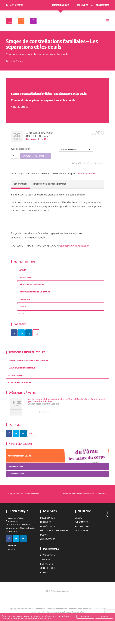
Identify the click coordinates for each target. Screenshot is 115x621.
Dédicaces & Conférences (31, 284)
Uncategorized (86, 173)
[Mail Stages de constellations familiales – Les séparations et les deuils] (35, 332)
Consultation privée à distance (34, 292)
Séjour (22, 306)
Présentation (47, 518)
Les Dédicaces (47, 526)
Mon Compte (16, 5)
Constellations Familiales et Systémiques (28, 361)
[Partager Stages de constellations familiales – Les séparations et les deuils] (14, 332)
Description (20, 184)
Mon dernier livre (19, 455)
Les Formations (15, 466)
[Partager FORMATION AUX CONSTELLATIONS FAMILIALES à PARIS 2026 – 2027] (9, 433)
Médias (44, 535)
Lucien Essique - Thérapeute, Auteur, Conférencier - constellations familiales (55, 608)
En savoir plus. (45, 618)
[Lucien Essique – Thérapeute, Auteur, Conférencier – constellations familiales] (21, 20)
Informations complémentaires (49, 184)
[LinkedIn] (23, 538)
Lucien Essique (60, 5)
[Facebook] (9, 538)
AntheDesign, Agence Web (71, 612)
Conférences (47, 568)
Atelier (22, 270)
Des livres (82, 5)
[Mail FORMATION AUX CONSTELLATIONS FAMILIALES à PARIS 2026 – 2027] (30, 433)
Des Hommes (102, 5)
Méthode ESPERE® (16, 375)
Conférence (25, 277)
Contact (10, 549)
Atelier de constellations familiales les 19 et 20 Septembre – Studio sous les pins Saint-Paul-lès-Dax (67, 400)
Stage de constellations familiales (22, 493)
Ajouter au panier (35, 155)
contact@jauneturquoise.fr (74, 245)
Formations (46, 564)
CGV (48, 591)
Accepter (85, 616)
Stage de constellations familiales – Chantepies (86, 493)
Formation (24, 299)
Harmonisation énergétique (21, 368)
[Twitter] (16, 538)
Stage (19, 61)
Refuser (104, 616)
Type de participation (20, 149)
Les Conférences (16, 474)
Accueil (10, 61)
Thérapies (45, 559)
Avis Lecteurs (47, 539)
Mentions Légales (60, 591)
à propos (11, 545)
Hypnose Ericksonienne (19, 382)
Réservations (82, 526)
